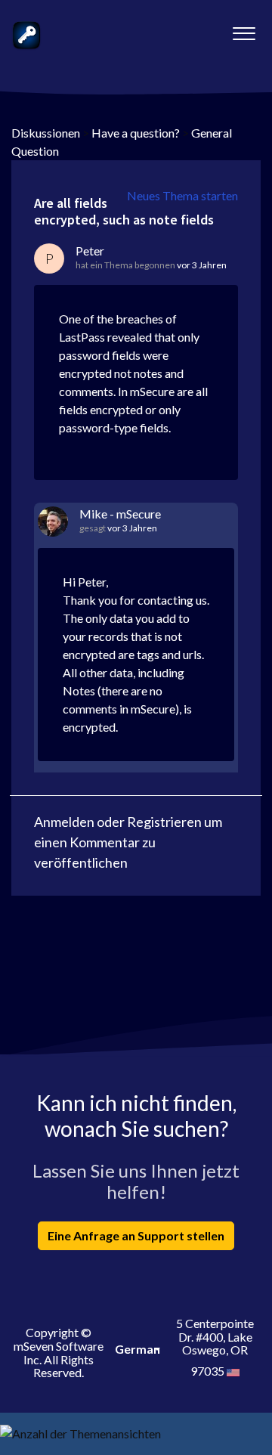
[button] (244, 29)
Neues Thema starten (182, 195)
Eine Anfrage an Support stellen (136, 1235)
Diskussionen (45, 132)
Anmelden (64, 821)
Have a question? (135, 132)
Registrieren (164, 821)
